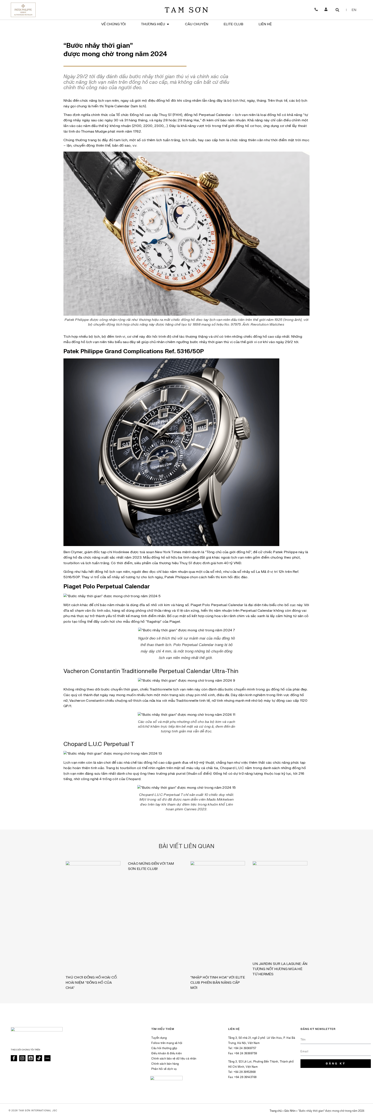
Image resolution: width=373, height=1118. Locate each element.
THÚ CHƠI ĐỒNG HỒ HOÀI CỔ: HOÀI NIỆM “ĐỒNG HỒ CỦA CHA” (91, 982)
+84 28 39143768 (245, 1077)
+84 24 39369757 (245, 1048)
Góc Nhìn (290, 1111)
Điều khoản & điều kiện (166, 1053)
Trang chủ (276, 1111)
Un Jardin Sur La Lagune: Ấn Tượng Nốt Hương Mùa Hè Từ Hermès (280, 969)
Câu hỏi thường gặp (164, 1048)
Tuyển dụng (159, 1038)
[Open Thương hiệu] (168, 24)
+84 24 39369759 (245, 1053)
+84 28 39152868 (245, 1072)
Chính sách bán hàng (165, 1064)
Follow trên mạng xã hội (166, 1043)
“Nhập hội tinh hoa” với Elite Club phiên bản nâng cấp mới (217, 982)
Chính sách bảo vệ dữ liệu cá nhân (173, 1058)
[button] (337, 9)
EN (354, 10)
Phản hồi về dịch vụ (164, 1069)
